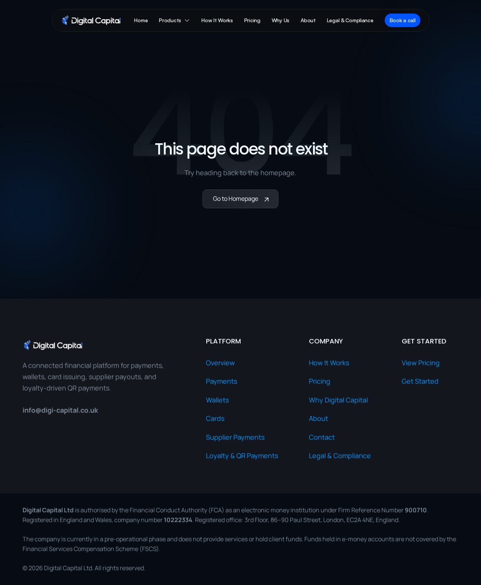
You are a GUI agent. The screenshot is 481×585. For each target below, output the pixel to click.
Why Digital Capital (338, 400)
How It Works (329, 362)
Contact (322, 437)
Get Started (420, 381)
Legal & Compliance (340, 455)
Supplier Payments (235, 437)
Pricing (319, 381)
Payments (221, 381)
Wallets (217, 400)
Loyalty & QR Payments (242, 455)
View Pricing (421, 362)
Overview (220, 362)
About (318, 418)
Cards (215, 418)
